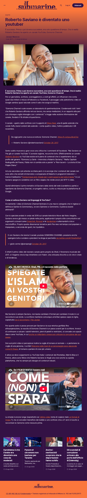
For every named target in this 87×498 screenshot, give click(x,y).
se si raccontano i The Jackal (27, 320)
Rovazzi (39, 221)
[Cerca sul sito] (61, 5)
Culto (7, 15)
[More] (4, 5)
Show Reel (51, 123)
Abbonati (77, 5)
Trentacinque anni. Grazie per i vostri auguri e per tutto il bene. (48, 177)
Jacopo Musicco (12, 37)
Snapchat (31, 221)
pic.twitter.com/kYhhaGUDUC (68, 238)
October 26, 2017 (51, 143)
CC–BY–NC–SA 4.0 (13, 494)
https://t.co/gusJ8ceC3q (68, 137)
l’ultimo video (45, 417)
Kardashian (51, 221)
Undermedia (26, 494)
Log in (67, 5)
